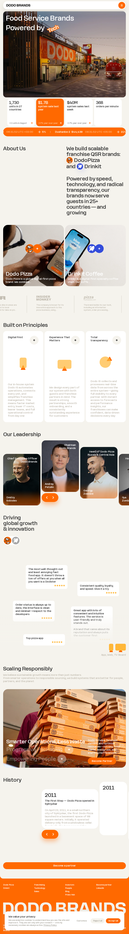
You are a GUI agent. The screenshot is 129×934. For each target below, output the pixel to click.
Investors (69, 885)
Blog (67, 891)
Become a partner (64, 865)
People (68, 888)
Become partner (104, 885)
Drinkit (6, 888)
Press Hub (70, 895)
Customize (82, 921)
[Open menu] (121, 5)
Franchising (39, 885)
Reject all (97, 921)
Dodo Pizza (8, 885)
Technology (39, 888)
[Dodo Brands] (18, 5)
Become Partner (102, 761)
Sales (36, 891)
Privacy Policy (50, 925)
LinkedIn (100, 888)
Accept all (113, 921)
